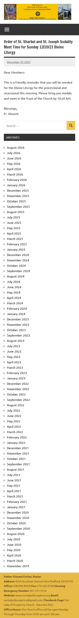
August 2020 (15, 534)
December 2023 (18, 319)
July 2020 (13, 539)
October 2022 (16, 394)
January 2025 (16, 249)
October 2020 (16, 523)
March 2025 (15, 238)
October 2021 (16, 458)
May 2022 (13, 421)
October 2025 (16, 201)
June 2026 (14, 158)
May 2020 (13, 550)
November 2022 (18, 389)
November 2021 (18, 453)
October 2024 (16, 265)
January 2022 (16, 442)
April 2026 (14, 169)
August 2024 (15, 276)
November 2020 (18, 518)
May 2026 (13, 163)
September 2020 (18, 528)
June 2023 (14, 351)
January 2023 (16, 378)
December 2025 (18, 190)
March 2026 (15, 174)
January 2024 (16, 314)
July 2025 (13, 217)
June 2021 (14, 480)
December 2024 (18, 255)
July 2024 (13, 281)
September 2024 (18, 271)
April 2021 (14, 491)
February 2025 (17, 244)
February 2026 (17, 179)
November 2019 (18, 566)
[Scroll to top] (71, 610)
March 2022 (15, 432)
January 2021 (16, 507)
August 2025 (15, 212)
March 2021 (15, 496)
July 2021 (13, 475)
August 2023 (15, 340)
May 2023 (13, 357)
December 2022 (18, 383)
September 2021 (18, 464)
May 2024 (13, 292)
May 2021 (13, 485)
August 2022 (15, 405)
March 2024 (15, 303)
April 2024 (14, 298)
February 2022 (17, 437)
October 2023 (16, 330)
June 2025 (14, 222)
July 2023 (13, 346)
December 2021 (18, 448)
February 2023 (17, 373)
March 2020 (15, 560)
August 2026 (15, 147)
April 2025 (14, 233)
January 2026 (16, 185)
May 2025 (13, 228)
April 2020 (14, 555)
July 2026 (13, 153)
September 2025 (18, 206)
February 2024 (17, 308)
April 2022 (14, 426)
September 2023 (18, 335)
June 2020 (14, 544)
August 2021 (15, 469)
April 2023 (14, 362)
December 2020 (18, 512)
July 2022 (13, 410)
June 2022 (14, 416)
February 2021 (17, 501)
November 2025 (18, 196)
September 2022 (18, 399)
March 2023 (15, 367)
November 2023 (18, 324)
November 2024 (18, 260)
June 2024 (14, 287)
